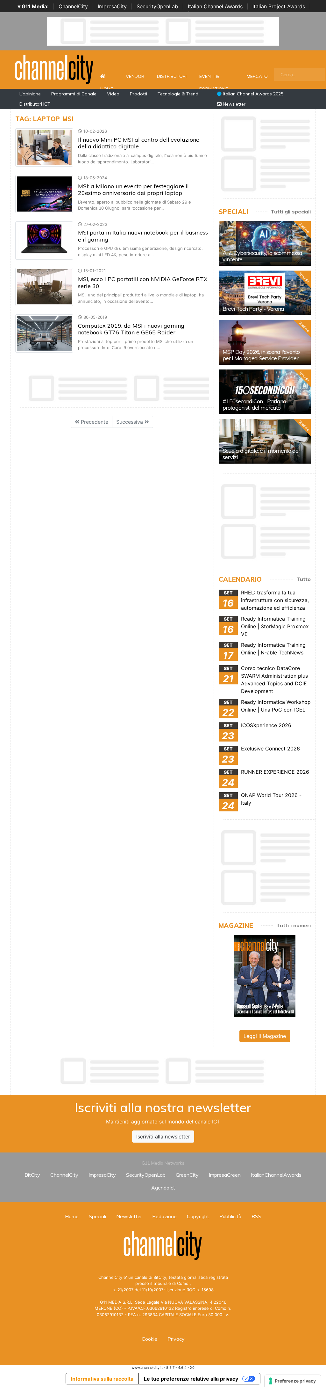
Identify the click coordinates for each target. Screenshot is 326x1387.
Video (113, 94)
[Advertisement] (163, 1071)
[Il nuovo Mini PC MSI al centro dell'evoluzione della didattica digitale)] (44, 147)
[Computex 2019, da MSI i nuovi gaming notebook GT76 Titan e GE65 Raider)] (44, 333)
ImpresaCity (112, 6)
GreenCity (187, 1175)
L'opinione (30, 94)
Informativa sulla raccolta (102, 1379)
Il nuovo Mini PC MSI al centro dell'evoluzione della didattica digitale (138, 143)
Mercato (257, 76)
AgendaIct (163, 1187)
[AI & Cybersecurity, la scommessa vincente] (265, 243)
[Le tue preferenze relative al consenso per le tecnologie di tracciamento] (293, 1381)
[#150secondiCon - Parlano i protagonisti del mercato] (265, 391)
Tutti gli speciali (291, 211)
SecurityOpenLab (157, 6)
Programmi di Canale (73, 94)
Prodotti (138, 94)
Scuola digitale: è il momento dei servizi (261, 454)
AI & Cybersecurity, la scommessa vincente (262, 256)
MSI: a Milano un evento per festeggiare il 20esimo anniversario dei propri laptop (133, 190)
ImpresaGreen (225, 1175)
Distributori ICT (34, 104)
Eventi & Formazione (213, 79)
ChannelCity (73, 6)
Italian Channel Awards (215, 6)
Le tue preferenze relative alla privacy (191, 1379)
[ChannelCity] (54, 69)
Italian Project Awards (278, 6)
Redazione (164, 1216)
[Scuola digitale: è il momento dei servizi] (265, 441)
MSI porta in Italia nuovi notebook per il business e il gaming (143, 236)
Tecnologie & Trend (178, 94)
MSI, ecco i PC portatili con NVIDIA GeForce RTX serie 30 (143, 282)
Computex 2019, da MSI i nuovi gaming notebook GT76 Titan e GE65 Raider (131, 329)
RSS (256, 1216)
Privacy (176, 1339)
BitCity (32, 1175)
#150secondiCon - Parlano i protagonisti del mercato (255, 404)
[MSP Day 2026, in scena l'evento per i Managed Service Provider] (265, 342)
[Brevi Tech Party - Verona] (265, 293)
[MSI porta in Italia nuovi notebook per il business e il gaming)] (44, 240)
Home (106, 76)
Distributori (172, 76)
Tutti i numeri (293, 925)
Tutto (303, 579)
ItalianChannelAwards (276, 1175)
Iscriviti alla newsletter (163, 1136)
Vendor (135, 76)
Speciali (97, 1216)
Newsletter (233, 104)
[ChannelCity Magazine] (264, 976)
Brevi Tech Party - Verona (253, 308)
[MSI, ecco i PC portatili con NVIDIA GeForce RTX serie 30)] (44, 286)
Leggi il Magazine (265, 1036)
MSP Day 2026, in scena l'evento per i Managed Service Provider (261, 355)
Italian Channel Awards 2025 (252, 94)
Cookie (149, 1339)
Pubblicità (230, 1216)
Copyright (198, 1216)
